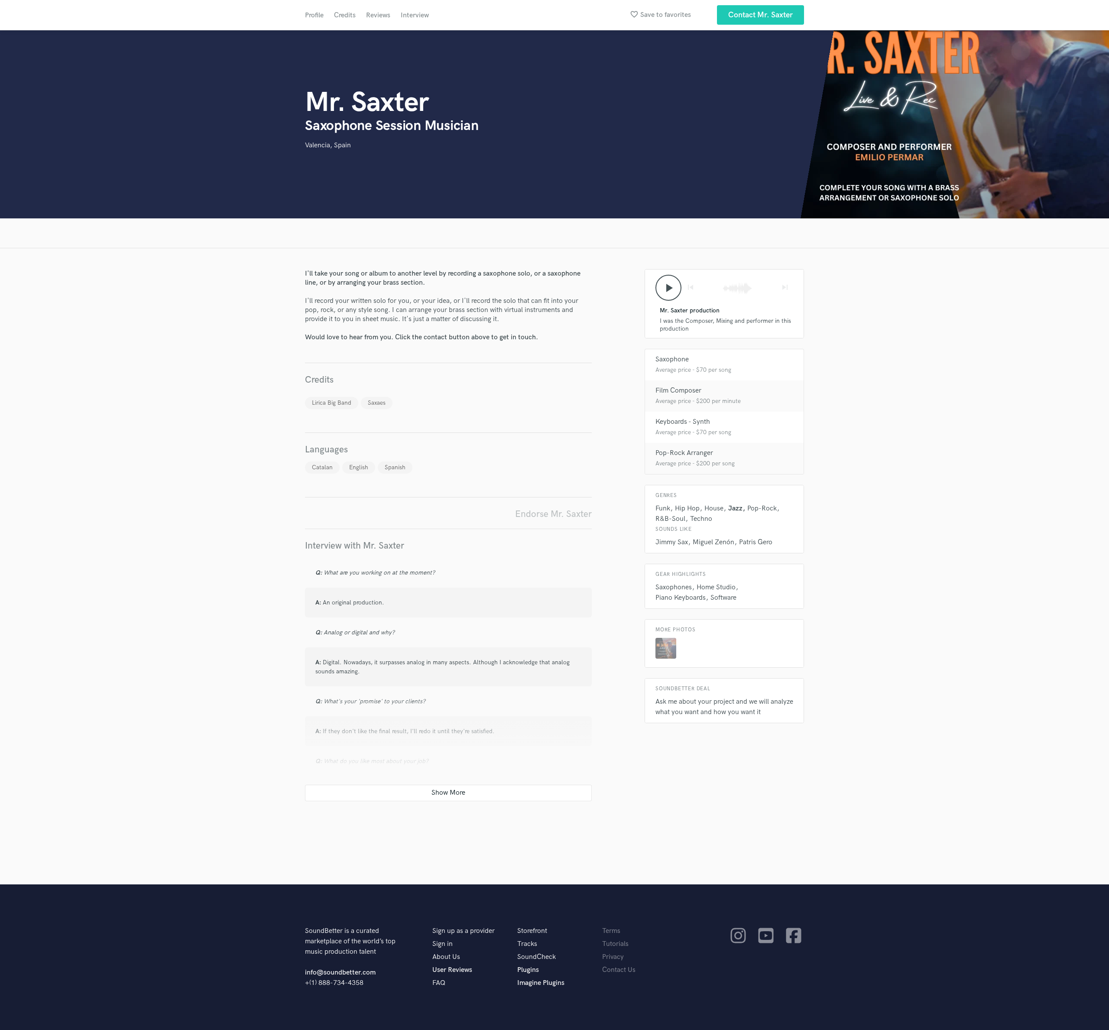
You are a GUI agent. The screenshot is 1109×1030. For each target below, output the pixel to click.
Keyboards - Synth (682, 422)
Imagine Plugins (540, 983)
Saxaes (377, 402)
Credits (345, 15)
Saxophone (672, 359)
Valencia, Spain (328, 145)
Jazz (735, 508)
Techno (701, 519)
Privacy (613, 957)
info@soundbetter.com (340, 972)
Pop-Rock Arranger (684, 453)
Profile (314, 15)
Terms (611, 931)
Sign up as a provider (463, 931)
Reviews (378, 15)
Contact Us (619, 970)
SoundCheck (536, 957)
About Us (446, 957)
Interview (415, 15)
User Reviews (452, 970)
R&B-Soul (670, 519)
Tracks (527, 944)
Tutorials (615, 944)
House (713, 508)
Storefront (532, 931)
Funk (662, 508)
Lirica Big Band (331, 402)
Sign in (442, 944)
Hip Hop (687, 508)
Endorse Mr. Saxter (553, 514)
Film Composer (678, 391)
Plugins (528, 970)
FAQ (438, 983)
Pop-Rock (762, 508)
